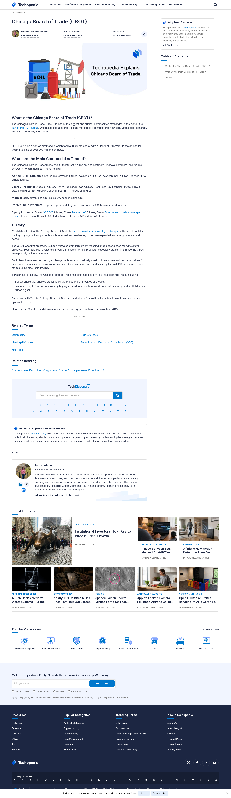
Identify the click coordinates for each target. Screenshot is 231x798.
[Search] (117, 395)
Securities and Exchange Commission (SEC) (107, 342)
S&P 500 (48, 212)
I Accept (144, 793)
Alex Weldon (102, 607)
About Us (172, 723)
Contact (171, 734)
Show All (208, 629)
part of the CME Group (25, 128)
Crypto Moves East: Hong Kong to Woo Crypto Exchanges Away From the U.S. (58, 370)
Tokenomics (122, 744)
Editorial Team (174, 744)
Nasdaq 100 (79, 212)
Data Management (73, 739)
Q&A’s (15, 739)
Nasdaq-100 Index (22, 342)
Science (99, 594)
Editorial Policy (174, 739)
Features (16, 728)
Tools (14, 744)
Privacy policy (160, 793)
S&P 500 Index (89, 335)
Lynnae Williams (150, 558)
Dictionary (20, 12)
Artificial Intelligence (153, 544)
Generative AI (122, 728)
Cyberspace (122, 723)
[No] (227, 793)
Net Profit (17, 350)
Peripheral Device (125, 739)
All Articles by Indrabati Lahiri (54, 495)
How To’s (16, 734)
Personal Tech (191, 544)
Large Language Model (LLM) (131, 734)
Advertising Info (175, 728)
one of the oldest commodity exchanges (95, 231)
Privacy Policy (174, 750)
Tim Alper (80, 544)
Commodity (18, 335)
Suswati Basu (19, 607)
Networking (69, 744)
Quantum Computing (126, 750)
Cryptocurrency (84, 524)
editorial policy (38, 434)
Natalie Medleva (72, 35)
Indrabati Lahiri (45, 465)
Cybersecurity (71, 734)
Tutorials (16, 750)
